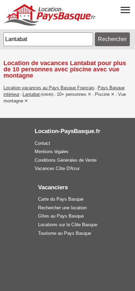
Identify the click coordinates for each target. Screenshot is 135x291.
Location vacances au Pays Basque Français (48, 88)
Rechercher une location (62, 207)
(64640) (47, 94)
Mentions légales (52, 151)
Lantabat (31, 94)
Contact (42, 143)
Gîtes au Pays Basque (61, 216)
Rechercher (112, 39)
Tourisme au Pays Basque (64, 233)
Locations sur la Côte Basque (67, 224)
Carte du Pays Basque (60, 199)
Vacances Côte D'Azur (57, 168)
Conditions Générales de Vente (66, 160)
